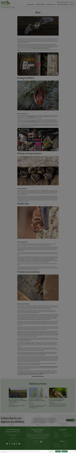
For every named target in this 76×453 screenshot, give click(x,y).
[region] (38, 451)
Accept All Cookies (64, 451)
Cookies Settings (51, 451)
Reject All (58, 451)
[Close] (75, 451)
